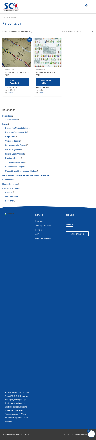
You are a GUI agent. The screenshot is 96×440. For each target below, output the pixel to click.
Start (4, 17)
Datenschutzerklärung (84, 434)
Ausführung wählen (46, 81)
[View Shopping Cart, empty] (85, 7)
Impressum (68, 434)
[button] (77, 233)
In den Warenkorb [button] (14, 81)
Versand (10, 93)
